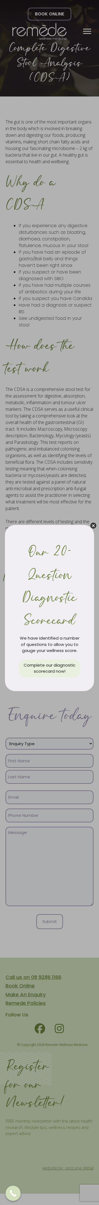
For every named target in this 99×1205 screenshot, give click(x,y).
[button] (93, 525)
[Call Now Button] (13, 1193)
